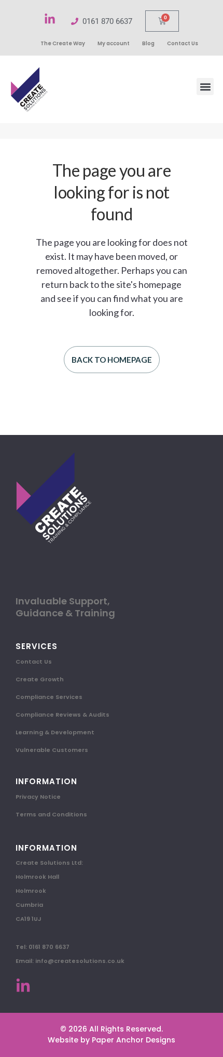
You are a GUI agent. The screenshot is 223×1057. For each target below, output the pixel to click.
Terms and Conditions (51, 814)
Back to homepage (112, 359)
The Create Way (62, 43)
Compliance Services (49, 697)
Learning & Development (55, 732)
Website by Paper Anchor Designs (111, 1040)
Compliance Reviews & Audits (62, 714)
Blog (148, 43)
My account (113, 43)
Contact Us (182, 43)
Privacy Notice (38, 796)
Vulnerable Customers (52, 750)
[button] (205, 86)
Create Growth (40, 679)
